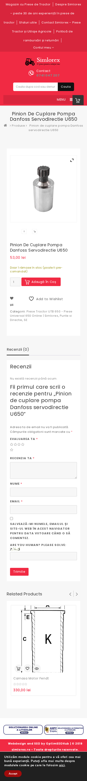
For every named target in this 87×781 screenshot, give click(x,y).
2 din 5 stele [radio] (15, 444)
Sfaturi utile (28, 22)
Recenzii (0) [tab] (18, 349)
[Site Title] (44, 61)
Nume (16, 483)
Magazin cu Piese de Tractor (28, 4)
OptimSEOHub (57, 743)
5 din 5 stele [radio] (11, 449)
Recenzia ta (22, 458)
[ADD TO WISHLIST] (28, 668)
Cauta (66, 87)
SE (25, 320)
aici (62, 765)
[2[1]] (34, 231)
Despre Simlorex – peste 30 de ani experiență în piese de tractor (42, 13)
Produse (18, 125)
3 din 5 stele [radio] (18, 444)
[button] (61, 99)
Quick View (37, 668)
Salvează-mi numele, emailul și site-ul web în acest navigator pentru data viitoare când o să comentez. (40, 531)
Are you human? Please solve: (38, 545)
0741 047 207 (48, 75)
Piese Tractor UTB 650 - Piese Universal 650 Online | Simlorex (41, 313)
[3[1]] (24, 231)
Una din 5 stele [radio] (11, 444)
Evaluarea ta (24, 439)
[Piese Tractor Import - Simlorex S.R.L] (6, 125)
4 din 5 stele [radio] (22, 444)
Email (16, 501)
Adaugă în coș (43, 282)
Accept (13, 773)
